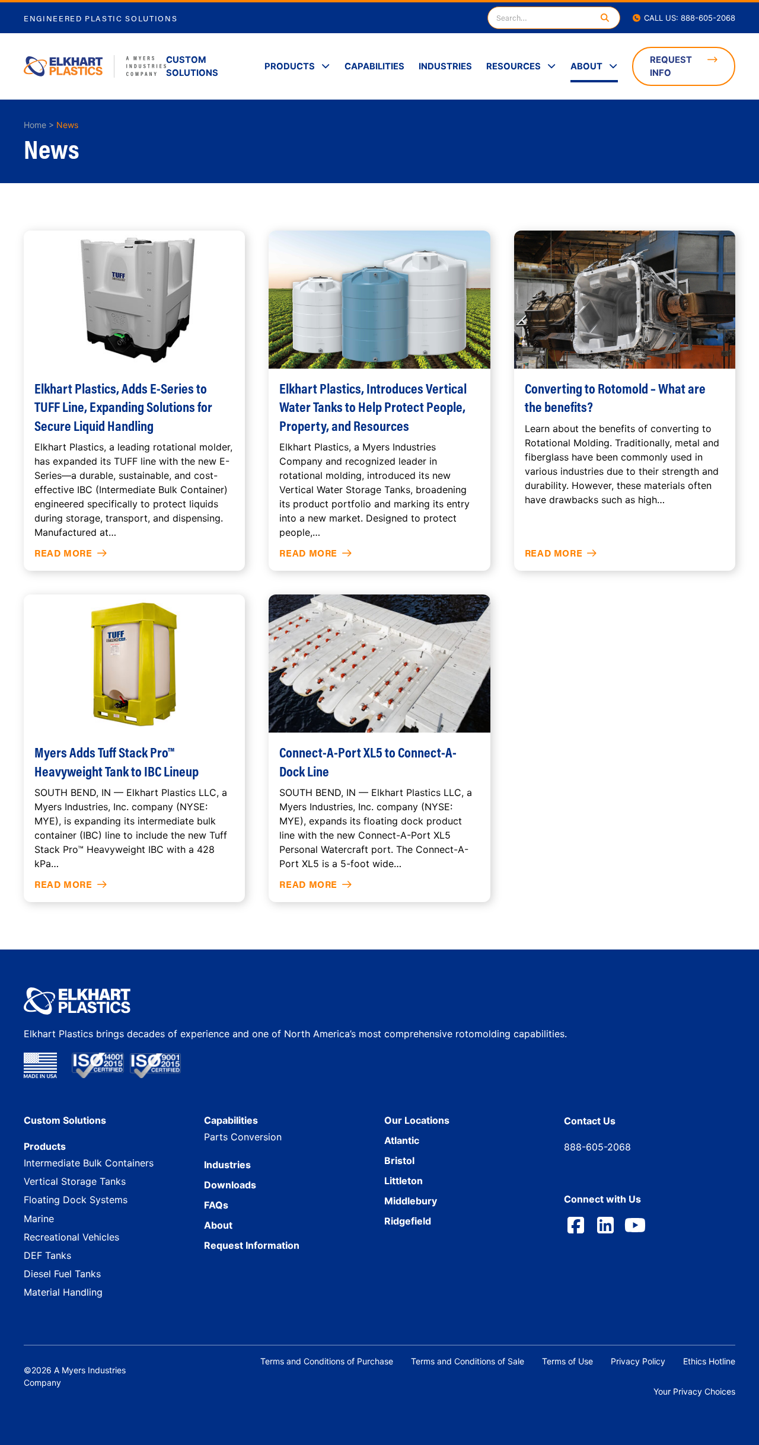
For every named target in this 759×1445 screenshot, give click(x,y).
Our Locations (416, 1120)
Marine (39, 1219)
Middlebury (410, 1201)
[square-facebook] (576, 1225)
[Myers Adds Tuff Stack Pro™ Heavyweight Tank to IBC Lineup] (134, 663)
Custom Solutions (192, 66)
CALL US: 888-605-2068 (688, 18)
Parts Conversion (243, 1137)
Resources (513, 66)
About (586, 66)
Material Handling (63, 1292)
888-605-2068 (597, 1147)
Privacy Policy (638, 1361)
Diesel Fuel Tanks (62, 1274)
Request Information (251, 1245)
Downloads (230, 1185)
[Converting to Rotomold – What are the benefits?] (624, 300)
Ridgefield (407, 1221)
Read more (63, 553)
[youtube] (635, 1225)
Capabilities (374, 66)
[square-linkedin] (605, 1225)
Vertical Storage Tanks (75, 1181)
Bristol (399, 1160)
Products (289, 66)
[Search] (605, 17)
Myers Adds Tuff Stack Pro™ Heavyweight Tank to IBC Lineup (116, 761)
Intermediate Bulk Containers (89, 1163)
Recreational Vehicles (71, 1237)
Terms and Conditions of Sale (467, 1361)
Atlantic (401, 1140)
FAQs (216, 1205)
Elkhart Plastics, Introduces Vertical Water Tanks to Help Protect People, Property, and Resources (373, 406)
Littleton (403, 1181)
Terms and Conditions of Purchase (326, 1361)
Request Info (671, 66)
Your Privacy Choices (694, 1391)
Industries (445, 66)
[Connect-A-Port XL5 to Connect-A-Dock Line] (379, 663)
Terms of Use (567, 1361)
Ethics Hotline (709, 1361)
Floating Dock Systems (75, 1200)
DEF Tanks (47, 1255)
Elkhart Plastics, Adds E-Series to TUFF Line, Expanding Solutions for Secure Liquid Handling (123, 406)
